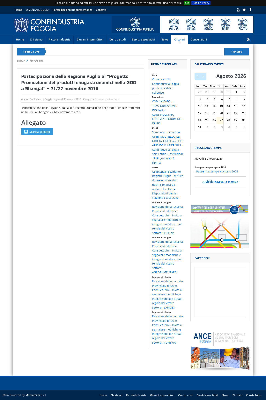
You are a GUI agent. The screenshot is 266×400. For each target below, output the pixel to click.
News (164, 39)
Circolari (179, 39)
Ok (187, 3)
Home (18, 9)
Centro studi (118, 39)
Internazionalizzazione (107, 99)
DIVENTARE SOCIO (37, 9)
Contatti (101, 9)
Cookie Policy (201, 3)
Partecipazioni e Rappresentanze (72, 9)
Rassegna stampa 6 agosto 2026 (217, 171)
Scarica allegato (39, 132)
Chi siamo (36, 39)
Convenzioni (199, 39)
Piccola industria (59, 39)
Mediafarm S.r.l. (36, 395)
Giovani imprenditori (90, 39)
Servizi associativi (143, 39)
